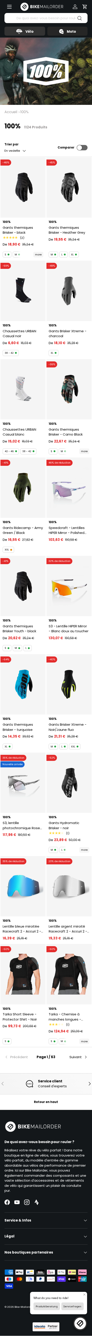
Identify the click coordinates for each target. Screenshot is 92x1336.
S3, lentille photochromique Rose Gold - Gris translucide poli (21, 825)
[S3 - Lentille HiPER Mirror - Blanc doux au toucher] (69, 586)
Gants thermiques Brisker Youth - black (19, 629)
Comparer (66, 147)
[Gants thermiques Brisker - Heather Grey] (69, 187)
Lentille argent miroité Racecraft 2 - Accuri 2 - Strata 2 (68, 929)
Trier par (11, 144)
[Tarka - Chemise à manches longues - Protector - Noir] (69, 974)
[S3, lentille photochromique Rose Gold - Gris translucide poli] (23, 783)
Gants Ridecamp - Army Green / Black (23, 530)
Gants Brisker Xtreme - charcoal (67, 334)
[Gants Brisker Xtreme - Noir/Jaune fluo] (69, 684)
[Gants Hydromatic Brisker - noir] (69, 783)
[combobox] (46, 18)
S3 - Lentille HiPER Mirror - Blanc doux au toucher (68, 629)
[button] (85, 7)
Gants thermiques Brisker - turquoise (18, 727)
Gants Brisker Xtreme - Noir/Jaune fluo (67, 727)
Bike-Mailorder (24, 1307)
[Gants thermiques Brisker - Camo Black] (69, 389)
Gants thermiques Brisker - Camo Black (66, 432)
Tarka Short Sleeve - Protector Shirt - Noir (20, 1017)
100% (24, 111)
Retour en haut (46, 1102)
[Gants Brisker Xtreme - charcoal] (69, 291)
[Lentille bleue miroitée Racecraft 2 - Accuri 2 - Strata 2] (23, 886)
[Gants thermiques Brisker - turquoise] (23, 684)
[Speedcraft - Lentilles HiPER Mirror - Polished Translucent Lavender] (69, 488)
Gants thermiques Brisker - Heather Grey (67, 230)
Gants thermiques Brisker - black (18, 230)
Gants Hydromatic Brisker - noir (64, 825)
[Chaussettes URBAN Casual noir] (23, 291)
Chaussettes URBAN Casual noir (19, 334)
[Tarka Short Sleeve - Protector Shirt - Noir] (23, 974)
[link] (18, 1057)
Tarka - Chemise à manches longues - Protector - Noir (65, 1017)
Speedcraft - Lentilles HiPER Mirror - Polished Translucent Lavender (67, 530)
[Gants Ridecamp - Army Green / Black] (23, 488)
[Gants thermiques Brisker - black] (23, 187)
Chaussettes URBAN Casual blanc (19, 432)
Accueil (10, 111)
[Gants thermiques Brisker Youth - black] (23, 586)
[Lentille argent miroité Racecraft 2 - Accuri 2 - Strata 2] (69, 886)
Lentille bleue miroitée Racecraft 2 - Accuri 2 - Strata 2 (22, 929)
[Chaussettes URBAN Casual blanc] (23, 389)
